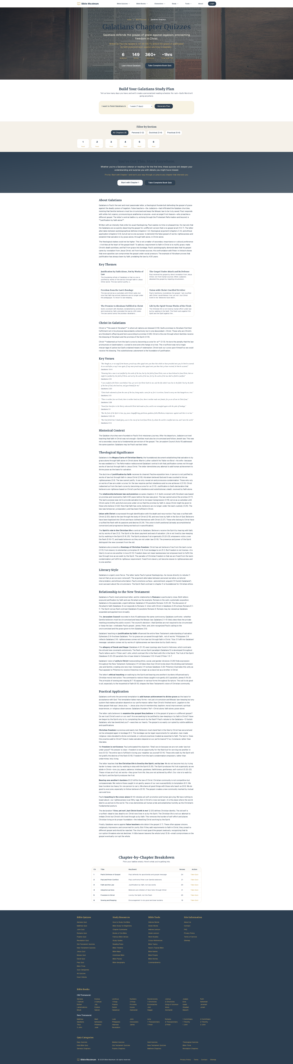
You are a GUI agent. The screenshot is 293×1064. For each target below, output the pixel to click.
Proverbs (133, 1004)
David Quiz (81, 959)
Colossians (134, 1022)
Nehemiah (204, 1002)
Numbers (133, 999)
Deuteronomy (152, 999)
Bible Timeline (118, 948)
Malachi (185, 1010)
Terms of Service (190, 937)
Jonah (202, 1007)
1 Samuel (80, 1002)
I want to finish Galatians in (114, 106)
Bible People (153, 955)
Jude (96, 1027)
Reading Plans (118, 944)
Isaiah (185, 1004)
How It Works (82, 977)
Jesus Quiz (81, 951)
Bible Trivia (81, 966)
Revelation (116, 1027)
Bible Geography (119, 962)
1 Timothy (186, 1022)
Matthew (80, 1019)
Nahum (97, 1010)
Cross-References (155, 940)
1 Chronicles (152, 1002)
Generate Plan (163, 106)
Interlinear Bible (118, 955)
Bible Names (153, 951)
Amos (167, 1007)
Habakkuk (116, 1010)
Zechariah (168, 1010)
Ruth (202, 999)
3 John (79, 1027)
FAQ (185, 929)
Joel (149, 1007)
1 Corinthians (188, 1019)
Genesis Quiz (82, 922)
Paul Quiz (80, 962)
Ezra (184, 1002)
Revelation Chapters (190, 1048)
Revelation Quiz (83, 940)
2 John (203, 1025)
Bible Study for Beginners (122, 926)
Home (129, 19)
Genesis (80, 999)
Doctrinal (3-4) (155, 133)
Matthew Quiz (82, 926)
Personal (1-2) (138, 133)
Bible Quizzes (141, 19)
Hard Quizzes (152, 1042)
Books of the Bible (120, 933)
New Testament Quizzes (86, 948)
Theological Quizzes (190, 1042)
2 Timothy (204, 1022)
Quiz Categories (83, 970)
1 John (185, 1025)
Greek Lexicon (153, 933)
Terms (196, 1060)
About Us (187, 922)
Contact (187, 926)
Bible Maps (117, 951)
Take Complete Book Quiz (159, 65)
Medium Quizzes (118, 1042)
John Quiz (81, 929)
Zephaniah (134, 1010)
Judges (185, 999)
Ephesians (98, 1022)
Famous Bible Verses (120, 937)
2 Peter (168, 1025)
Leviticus (115, 999)
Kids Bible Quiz (82, 1045)
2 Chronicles (170, 1002)
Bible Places (117, 959)
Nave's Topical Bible (156, 948)
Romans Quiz (82, 933)
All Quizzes (81, 973)
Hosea (132, 1007)
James (132, 1025)
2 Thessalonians (171, 1022)
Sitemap (187, 940)
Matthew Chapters (154, 1048)
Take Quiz (194, 874)
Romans (168, 1019)
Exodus (97, 999)
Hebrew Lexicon (154, 929)
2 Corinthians (205, 1019)
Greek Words (153, 926)
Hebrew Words (153, 922)
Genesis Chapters (83, 1048)
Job (96, 1004)
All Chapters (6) (120, 133)
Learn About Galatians (131, 66)
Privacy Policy (189, 933)
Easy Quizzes (82, 1042)
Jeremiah (203, 1004)
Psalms (115, 1004)
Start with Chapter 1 (130, 182)
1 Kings (114, 1002)
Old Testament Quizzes (86, 944)
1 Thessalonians (153, 1022)
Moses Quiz (81, 955)
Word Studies (153, 937)
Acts (149, 1019)
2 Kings (132, 1002)
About (200, 4)
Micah (79, 1010)
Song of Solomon (171, 1004)
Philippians (116, 1022)
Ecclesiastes (152, 1004)
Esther (79, 1004)
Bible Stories (153, 959)
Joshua (168, 999)
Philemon (98, 1025)
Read (83, 146)
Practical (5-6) (173, 133)
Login (212, 4)
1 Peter (150, 1025)
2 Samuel (98, 1002)
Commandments (154, 962)
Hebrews (115, 1025)
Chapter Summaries (120, 929)
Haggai (149, 1010)
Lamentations (82, 1007)
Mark (96, 1019)
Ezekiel (97, 1007)
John (132, 1019)
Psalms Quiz (81, 937)
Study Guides (118, 940)
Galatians (80, 1022)
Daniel (114, 1007)
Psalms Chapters (118, 1048)
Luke (114, 1019)
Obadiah (186, 1007)
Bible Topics (152, 944)
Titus (79, 1025)
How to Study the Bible (121, 922)
